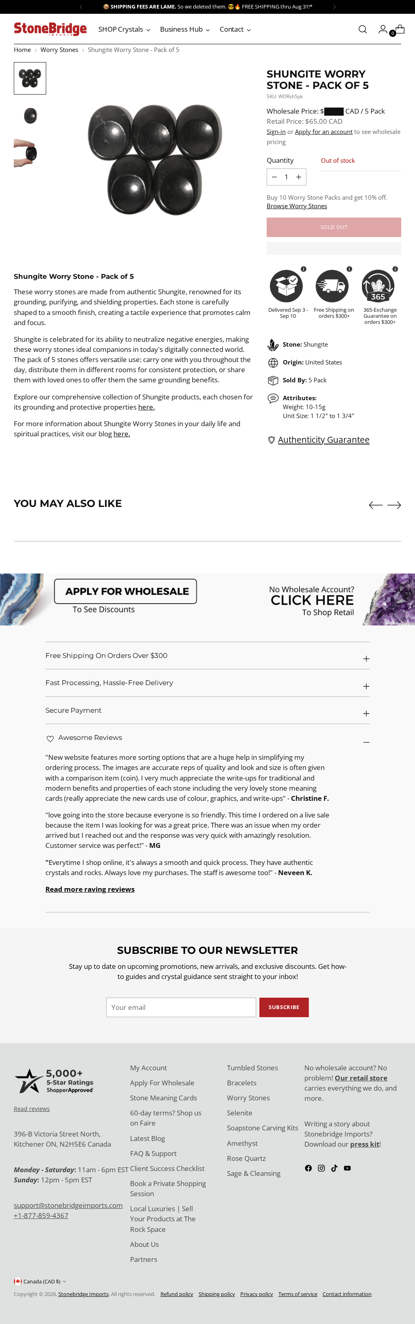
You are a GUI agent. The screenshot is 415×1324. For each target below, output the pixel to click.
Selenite (239, 1112)
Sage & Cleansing (253, 1173)
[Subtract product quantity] (298, 177)
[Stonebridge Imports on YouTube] (348, 1169)
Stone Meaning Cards (163, 1097)
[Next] (334, 7)
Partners (143, 1259)
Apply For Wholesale (162, 1082)
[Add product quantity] (274, 177)
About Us (144, 1244)
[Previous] (81, 7)
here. (146, 407)
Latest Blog (147, 1138)
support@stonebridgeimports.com (68, 1205)
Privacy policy (256, 1294)
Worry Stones (59, 49)
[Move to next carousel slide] (394, 505)
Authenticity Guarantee (324, 439)
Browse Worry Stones (297, 206)
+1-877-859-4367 (41, 1215)
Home (22, 49)
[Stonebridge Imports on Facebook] (309, 1169)
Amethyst (242, 1143)
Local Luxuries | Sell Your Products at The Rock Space (163, 1218)
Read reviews (32, 1109)
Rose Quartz (246, 1158)
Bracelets (242, 1082)
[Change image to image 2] (30, 115)
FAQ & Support (153, 1153)
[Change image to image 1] (30, 78)
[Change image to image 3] (30, 153)
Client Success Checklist (167, 1168)
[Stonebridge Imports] (50, 29)
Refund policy (176, 1294)
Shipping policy (217, 1294)
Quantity (280, 160)
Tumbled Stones (252, 1067)
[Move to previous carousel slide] (376, 505)
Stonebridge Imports (83, 1294)
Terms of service (297, 1294)
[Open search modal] (363, 29)
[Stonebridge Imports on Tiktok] (335, 1169)
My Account (148, 1067)
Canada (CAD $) (42, 1281)
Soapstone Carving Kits (262, 1127)
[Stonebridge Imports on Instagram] (322, 1169)
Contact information (347, 1294)
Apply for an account (324, 131)
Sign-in (276, 131)
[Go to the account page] (380, 29)
